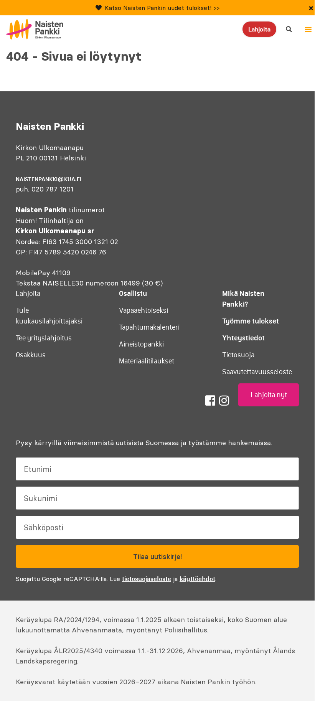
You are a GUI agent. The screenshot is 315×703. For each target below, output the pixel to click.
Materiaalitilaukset (146, 361)
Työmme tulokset (250, 321)
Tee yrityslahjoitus (44, 338)
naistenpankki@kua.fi (48, 179)
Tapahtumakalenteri (149, 327)
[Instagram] (224, 400)
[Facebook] (210, 400)
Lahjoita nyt (269, 395)
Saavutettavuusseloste (257, 372)
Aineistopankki (141, 344)
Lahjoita (259, 29)
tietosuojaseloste (146, 579)
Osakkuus (31, 355)
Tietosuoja (238, 355)
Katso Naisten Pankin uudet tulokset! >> (162, 8)
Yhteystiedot (243, 337)
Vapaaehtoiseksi (143, 310)
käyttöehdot (197, 579)
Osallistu (133, 293)
